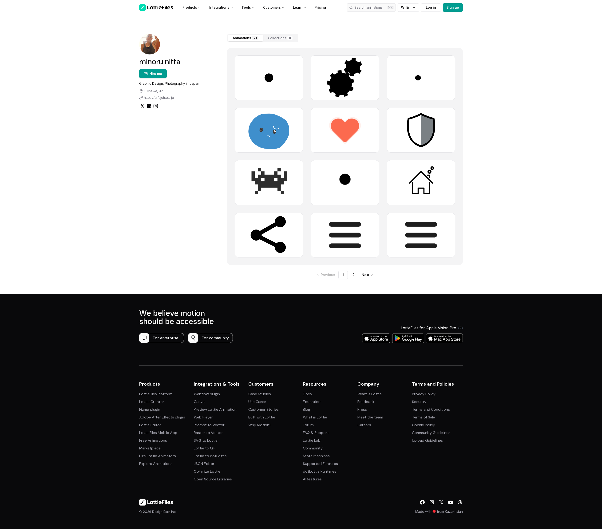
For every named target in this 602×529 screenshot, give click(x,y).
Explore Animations (155, 463)
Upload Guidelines (427, 440)
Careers (364, 424)
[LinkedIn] (149, 106)
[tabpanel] (345, 156)
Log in (431, 7)
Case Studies (259, 393)
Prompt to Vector (209, 424)
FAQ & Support (316, 432)
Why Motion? (259, 424)
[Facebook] (422, 502)
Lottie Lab (312, 440)
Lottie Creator (151, 401)
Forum (308, 424)
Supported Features (320, 463)
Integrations (219, 7)
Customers (272, 7)
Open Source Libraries (213, 479)
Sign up (453, 7)
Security (419, 401)
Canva (199, 401)
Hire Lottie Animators (157, 455)
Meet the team (370, 417)
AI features (312, 479)
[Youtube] (450, 502)
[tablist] (262, 38)
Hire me (156, 74)
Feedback (365, 401)
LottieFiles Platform (155, 393)
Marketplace (150, 448)
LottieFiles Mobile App (158, 432)
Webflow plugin (207, 393)
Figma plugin (149, 409)
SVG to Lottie (206, 440)
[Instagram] (155, 106)
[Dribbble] (460, 502)
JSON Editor (204, 463)
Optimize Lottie (207, 471)
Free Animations (153, 440)
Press (362, 409)
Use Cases (257, 401)
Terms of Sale (423, 417)
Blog (306, 409)
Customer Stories (263, 409)
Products (189, 7)
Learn (297, 7)
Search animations (368, 7)
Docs (307, 393)
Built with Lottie (261, 417)
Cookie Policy (423, 424)
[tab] (245, 38)
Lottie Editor (150, 424)
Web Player (203, 417)
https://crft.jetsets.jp (159, 98)
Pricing (320, 7)
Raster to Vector (208, 432)
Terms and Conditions (431, 409)
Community (313, 448)
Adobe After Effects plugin (162, 417)
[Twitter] (142, 106)
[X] (441, 502)
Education (312, 401)
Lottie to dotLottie (210, 455)
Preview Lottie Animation (215, 409)
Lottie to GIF (204, 448)
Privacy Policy (424, 393)
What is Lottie (315, 417)
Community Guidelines (431, 432)
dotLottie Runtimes (319, 471)
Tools (246, 7)
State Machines (316, 455)
